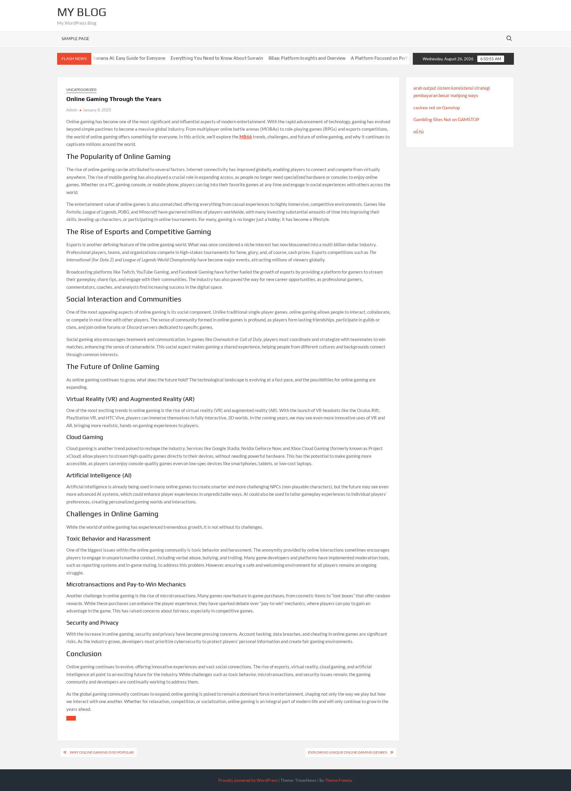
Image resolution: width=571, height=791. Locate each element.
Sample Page (75, 38)
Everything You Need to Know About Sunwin (202, 58)
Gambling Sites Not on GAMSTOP (446, 119)
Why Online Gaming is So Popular (102, 752)
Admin (71, 110)
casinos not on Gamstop (436, 107)
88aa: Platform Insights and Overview (291, 58)
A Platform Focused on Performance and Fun (382, 58)
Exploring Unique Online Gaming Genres (347, 752)
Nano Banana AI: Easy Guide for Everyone (107, 58)
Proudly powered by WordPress (247, 780)
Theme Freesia (338, 780)
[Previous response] (71, 718)
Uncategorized (81, 89)
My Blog (81, 12)
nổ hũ (418, 131)
